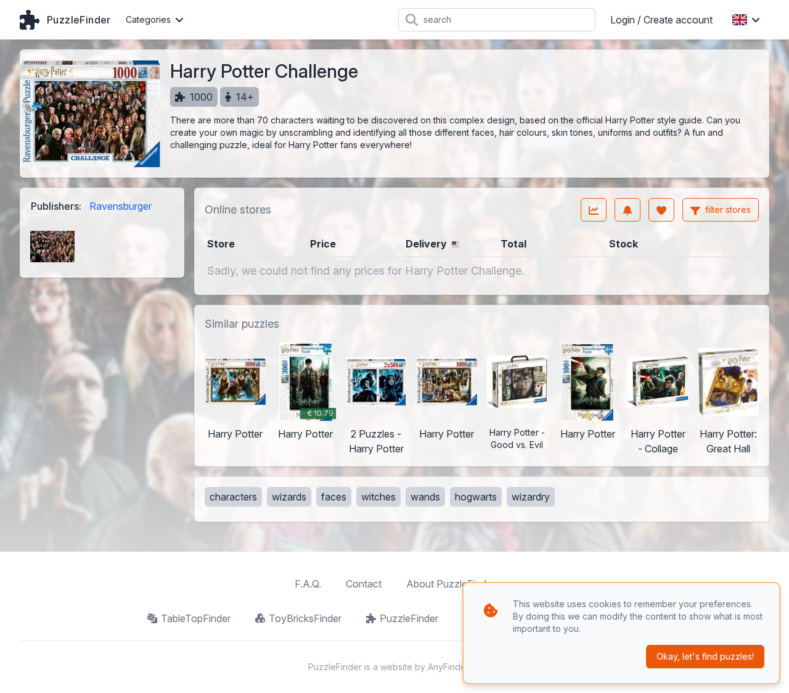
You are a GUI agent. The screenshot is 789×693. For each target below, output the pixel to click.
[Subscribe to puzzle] (627, 210)
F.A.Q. (308, 584)
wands (425, 497)
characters (233, 497)
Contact (364, 584)
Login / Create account (661, 20)
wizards (289, 497)
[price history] (594, 210)
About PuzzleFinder (450, 584)
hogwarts (476, 497)
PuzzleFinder (409, 618)
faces (333, 497)
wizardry (531, 497)
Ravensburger (120, 206)
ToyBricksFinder (305, 618)
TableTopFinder (196, 618)
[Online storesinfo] (283, 210)
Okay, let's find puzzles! (705, 656)
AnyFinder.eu (454, 667)
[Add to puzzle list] (661, 210)
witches (378, 497)
